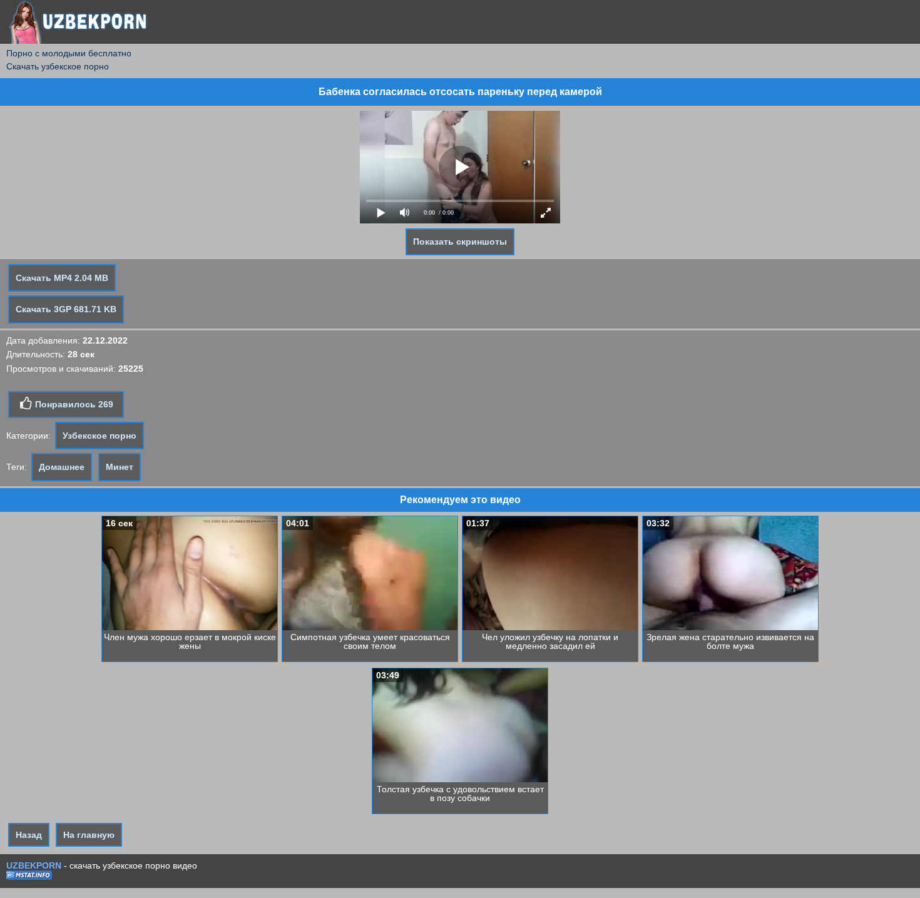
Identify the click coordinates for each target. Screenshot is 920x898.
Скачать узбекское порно (57, 66)
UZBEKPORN (33, 865)
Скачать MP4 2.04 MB (62, 278)
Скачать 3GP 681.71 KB (66, 309)
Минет (119, 467)
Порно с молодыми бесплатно (68, 53)
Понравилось (73, 404)
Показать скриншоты (460, 242)
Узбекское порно (99, 436)
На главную (89, 835)
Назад (29, 835)
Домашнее (61, 467)
